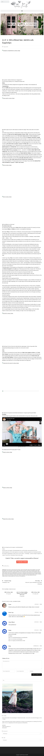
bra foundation (14, 570)
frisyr (36, 570)
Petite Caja (10, 612)
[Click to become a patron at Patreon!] (22, 561)
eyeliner (24, 570)
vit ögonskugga (22, 576)
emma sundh (14, 449)
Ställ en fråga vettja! (8, 592)
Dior (22, 570)
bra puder (19, 570)
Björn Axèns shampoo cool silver (34, 569)
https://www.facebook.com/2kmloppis (15, 639)
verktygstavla (5, 576)
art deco (19, 569)
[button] (22, 11)
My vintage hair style (6, 449)
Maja (9, 646)
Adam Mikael (11, 622)
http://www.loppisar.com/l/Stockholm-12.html (16, 640)
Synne (9, 604)
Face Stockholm (14, 149)
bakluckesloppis (24, 569)
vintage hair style (11, 576)
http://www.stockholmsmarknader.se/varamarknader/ (17, 637)
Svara (41, 604)
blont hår (9, 570)
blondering (4, 570)
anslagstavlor (14, 569)
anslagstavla (8, 569)
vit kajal (17, 576)
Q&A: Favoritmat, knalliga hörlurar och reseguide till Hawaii (22, 593)
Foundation (29, 570)
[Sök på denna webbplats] (22, 680)
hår (38, 570)
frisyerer (33, 570)
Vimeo (19, 449)
